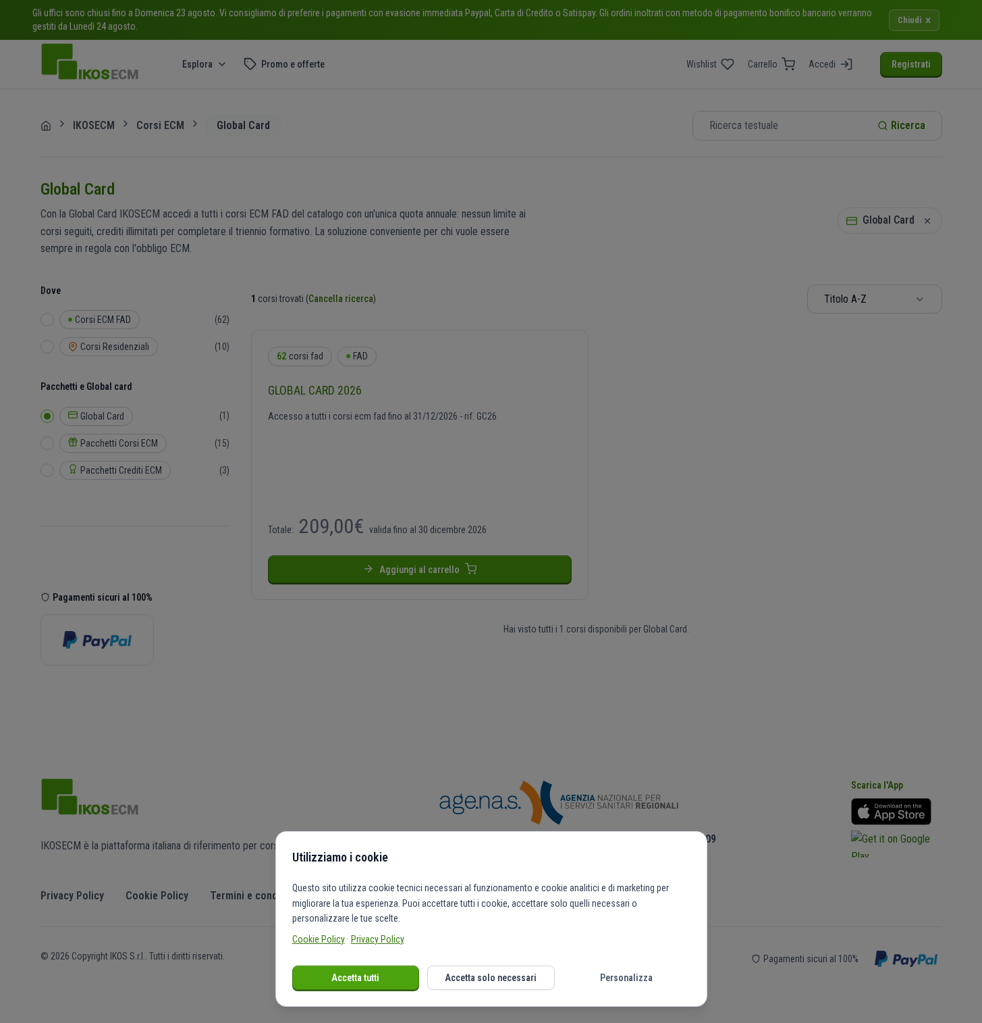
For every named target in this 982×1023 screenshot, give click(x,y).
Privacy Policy (377, 939)
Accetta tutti (355, 977)
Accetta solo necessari (491, 977)
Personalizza (626, 977)
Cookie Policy (318, 939)
